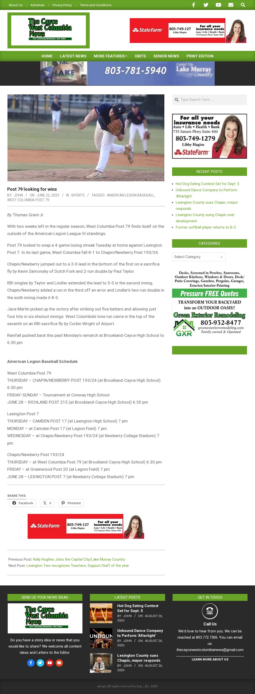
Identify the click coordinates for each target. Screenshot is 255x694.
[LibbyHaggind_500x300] (209, 117)
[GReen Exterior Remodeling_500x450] (209, 273)
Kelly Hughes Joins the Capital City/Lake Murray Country (79, 559)
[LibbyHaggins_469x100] (188, 20)
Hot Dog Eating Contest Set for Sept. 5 (207, 184)
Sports (78, 195)
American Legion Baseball (130, 195)
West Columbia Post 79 (28, 200)
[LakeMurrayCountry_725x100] (127, 63)
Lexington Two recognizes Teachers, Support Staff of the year (77, 565)
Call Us (210, 623)
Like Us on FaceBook (209, 350)
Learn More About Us (210, 659)
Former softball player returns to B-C (206, 227)
